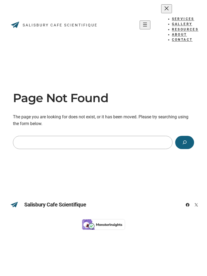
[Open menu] (145, 24)
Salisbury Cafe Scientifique (60, 25)
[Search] (184, 142)
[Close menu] (166, 8)
